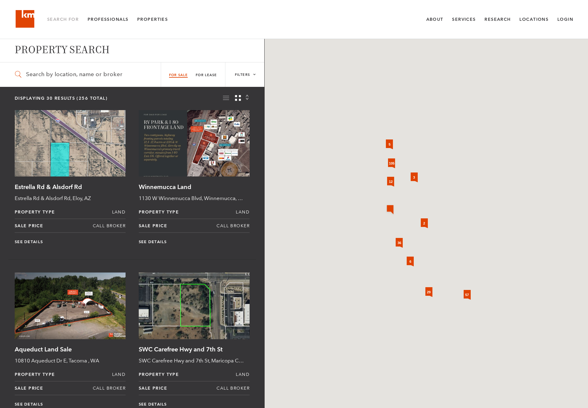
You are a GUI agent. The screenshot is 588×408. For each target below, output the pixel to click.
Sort (248, 97)
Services (464, 19)
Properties (152, 19)
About (434, 19)
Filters (243, 75)
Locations (533, 19)
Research (497, 19)
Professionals (108, 19)
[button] (390, 210)
